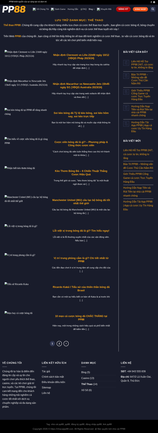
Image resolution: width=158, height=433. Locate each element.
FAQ (85, 9)
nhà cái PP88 (118, 429)
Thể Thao (86, 384)
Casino (85, 378)
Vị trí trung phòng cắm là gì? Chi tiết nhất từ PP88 (81, 260)
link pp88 (107, 424)
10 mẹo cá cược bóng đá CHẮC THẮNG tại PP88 (81, 318)
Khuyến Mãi (106, 9)
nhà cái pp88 (57, 424)
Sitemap (46, 387)
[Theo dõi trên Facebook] (151, 2)
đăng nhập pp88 (94, 424)
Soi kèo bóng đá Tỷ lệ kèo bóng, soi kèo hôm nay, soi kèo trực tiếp (81, 115)
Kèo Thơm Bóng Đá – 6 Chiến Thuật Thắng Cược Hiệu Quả (81, 173)
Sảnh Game (60, 9)
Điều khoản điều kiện (53, 382)
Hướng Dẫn (73, 9)
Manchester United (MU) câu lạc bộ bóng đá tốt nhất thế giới (81, 202)
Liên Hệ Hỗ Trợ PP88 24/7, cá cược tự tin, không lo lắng (142, 64)
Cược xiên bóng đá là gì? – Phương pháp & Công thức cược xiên (81, 144)
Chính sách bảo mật (53, 376)
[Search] (153, 9)
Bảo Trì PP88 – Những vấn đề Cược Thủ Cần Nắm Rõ (139, 79)
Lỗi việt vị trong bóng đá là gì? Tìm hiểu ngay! (81, 230)
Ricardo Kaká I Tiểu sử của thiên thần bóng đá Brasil (81, 289)
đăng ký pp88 (77, 424)
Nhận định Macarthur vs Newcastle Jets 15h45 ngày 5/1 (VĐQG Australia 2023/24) (81, 85)
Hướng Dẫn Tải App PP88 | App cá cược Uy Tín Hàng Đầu (141, 127)
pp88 (67, 424)
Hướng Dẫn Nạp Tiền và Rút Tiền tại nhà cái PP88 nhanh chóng (141, 111)
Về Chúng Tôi (43, 9)
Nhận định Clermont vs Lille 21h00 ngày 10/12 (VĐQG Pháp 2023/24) (81, 57)
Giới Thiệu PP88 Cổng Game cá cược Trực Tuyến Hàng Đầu (140, 95)
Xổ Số (84, 390)
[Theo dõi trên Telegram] (154, 2)
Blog (91, 9)
